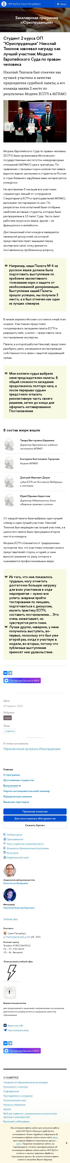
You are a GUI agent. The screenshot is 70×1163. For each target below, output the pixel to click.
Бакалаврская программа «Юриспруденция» (36, 20)
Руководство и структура (15, 1086)
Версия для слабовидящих (16, 1121)
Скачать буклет (35, 825)
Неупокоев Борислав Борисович (18, 907)
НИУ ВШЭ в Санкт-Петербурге (24, 3)
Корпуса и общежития (14, 1104)
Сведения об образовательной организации (25, 1082)
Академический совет (18, 857)
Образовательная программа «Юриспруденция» (32, 749)
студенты (9, 730)
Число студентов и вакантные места (25, 843)
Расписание (13, 852)
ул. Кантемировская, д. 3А (16, 936)
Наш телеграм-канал (18, 1030)
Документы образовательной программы (28, 848)
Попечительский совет (14, 1100)
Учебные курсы (14, 834)
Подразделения (11, 1091)
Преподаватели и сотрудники (18, 1095)
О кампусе (11, 1077)
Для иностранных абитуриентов (35, 818)
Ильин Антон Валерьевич (15, 883)
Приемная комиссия (35, 811)
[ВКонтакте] (5, 1043)
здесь (54, 1137)
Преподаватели (15, 839)
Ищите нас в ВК (15, 1025)
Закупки (7, 1109)
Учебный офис (10, 919)
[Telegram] (10, 1043)
